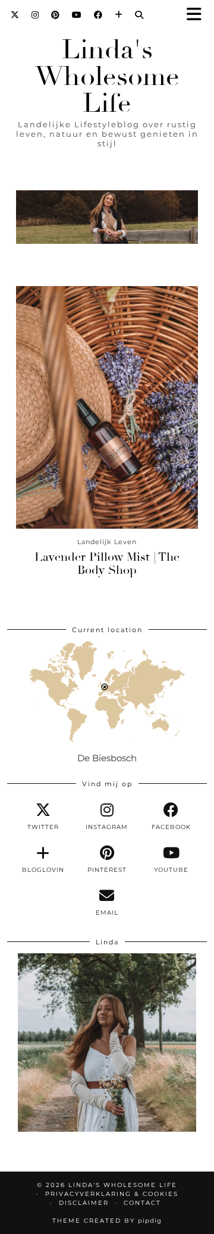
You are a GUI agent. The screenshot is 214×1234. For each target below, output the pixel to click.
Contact (142, 1203)
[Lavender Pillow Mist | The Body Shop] (107, 407)
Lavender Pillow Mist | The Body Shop (107, 563)
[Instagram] (35, 15)
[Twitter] (15, 15)
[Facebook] (98, 15)
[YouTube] (77, 15)
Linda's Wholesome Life (107, 76)
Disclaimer (84, 1203)
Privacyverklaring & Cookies (111, 1194)
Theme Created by (107, 1220)
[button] (198, 15)
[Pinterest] (55, 15)
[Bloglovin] (119, 15)
